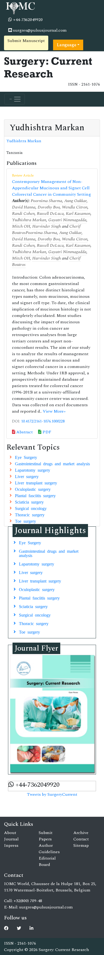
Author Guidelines (49, 848)
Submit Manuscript (26, 40)
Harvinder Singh (46, 226)
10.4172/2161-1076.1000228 (43, 421)
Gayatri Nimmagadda (67, 220)
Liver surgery (27, 476)
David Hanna (23, 207)
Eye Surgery (26, 457)
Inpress (11, 845)
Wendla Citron (74, 207)
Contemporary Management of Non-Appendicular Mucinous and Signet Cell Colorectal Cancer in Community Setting (51, 188)
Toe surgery (25, 521)
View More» (54, 411)
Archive (81, 833)
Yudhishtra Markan (23, 141)
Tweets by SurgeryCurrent (52, 794)
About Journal (11, 836)
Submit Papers (46, 836)
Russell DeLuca (50, 213)
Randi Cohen (23, 213)
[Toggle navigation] (14, 99)
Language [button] (66, 45)
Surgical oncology (31, 508)
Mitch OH (21, 226)
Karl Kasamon (78, 213)
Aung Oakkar (75, 201)
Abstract (24, 432)
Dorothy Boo (49, 207)
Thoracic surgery (30, 514)
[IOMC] (20, 7)
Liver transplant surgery (36, 482)
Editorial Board (47, 861)
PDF (46, 432)
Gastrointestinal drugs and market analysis (52, 463)
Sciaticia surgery (29, 502)
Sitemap (81, 845)
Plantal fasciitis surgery (35, 495)
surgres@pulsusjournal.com (39, 30)
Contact (81, 839)
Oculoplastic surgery (33, 489)
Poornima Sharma (46, 201)
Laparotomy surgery (32, 470)
